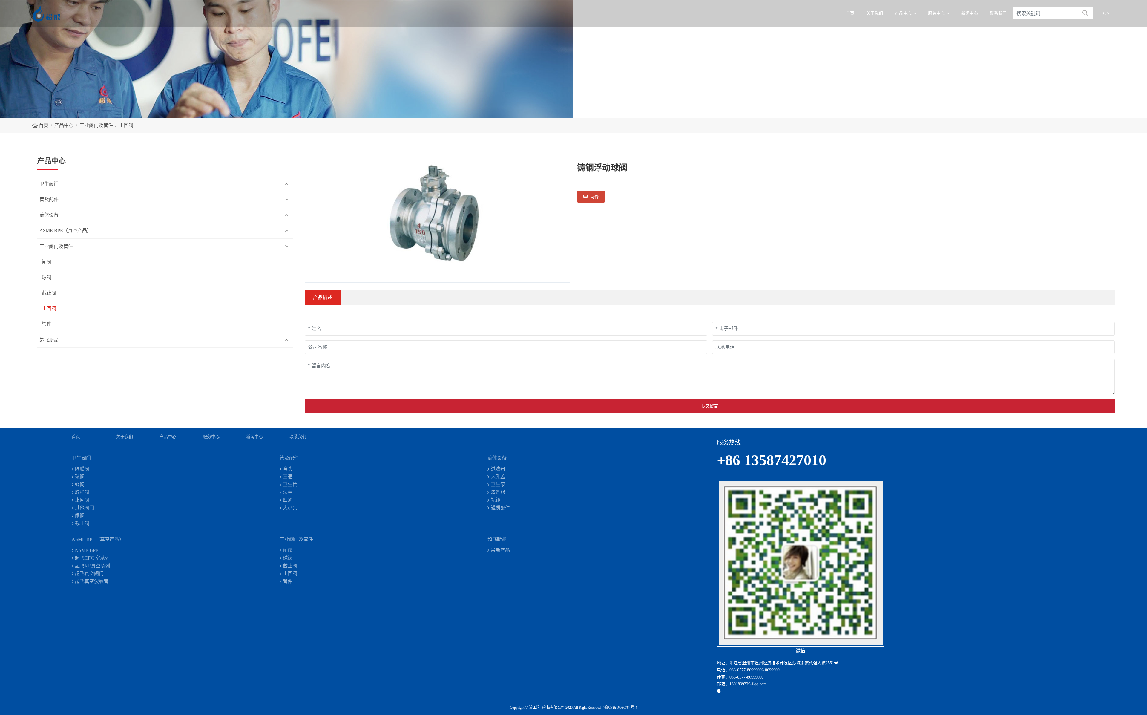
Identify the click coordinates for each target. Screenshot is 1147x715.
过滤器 (498, 468)
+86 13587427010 (771, 460)
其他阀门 (84, 507)
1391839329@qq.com (748, 684)
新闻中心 (969, 13)
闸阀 (46, 261)
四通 (287, 500)
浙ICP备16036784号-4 (620, 707)
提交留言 (709, 406)
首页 (850, 13)
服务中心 (936, 13)
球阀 (46, 277)
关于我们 (874, 13)
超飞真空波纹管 (91, 581)
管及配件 (49, 199)
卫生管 (290, 484)
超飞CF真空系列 (92, 558)
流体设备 (49, 215)
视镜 (495, 500)
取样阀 (82, 492)
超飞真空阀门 (89, 573)
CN (1106, 13)
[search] (1085, 13)
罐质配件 (500, 507)
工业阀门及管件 (56, 246)
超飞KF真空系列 (92, 565)
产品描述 (322, 297)
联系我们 (998, 13)
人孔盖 (498, 476)
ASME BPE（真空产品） (65, 230)
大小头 (290, 507)
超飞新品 (49, 339)
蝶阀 (80, 484)
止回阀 (49, 308)
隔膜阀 (82, 468)
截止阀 (49, 293)
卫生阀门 (49, 183)
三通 (287, 476)
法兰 (287, 492)
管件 (46, 324)
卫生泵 (498, 484)
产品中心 (903, 13)
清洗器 (498, 492)
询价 (594, 197)
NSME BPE (87, 550)
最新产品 (500, 550)
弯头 (287, 468)
